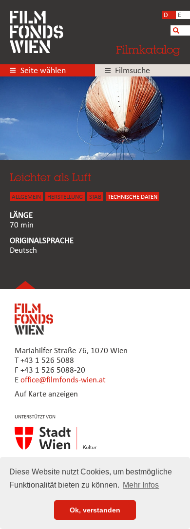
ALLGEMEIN (26, 197)
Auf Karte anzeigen (46, 394)
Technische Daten (132, 197)
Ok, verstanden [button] (95, 510)
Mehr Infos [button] (141, 485)
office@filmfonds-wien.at (63, 380)
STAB (95, 197)
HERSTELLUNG (65, 197)
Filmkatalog (148, 49)
